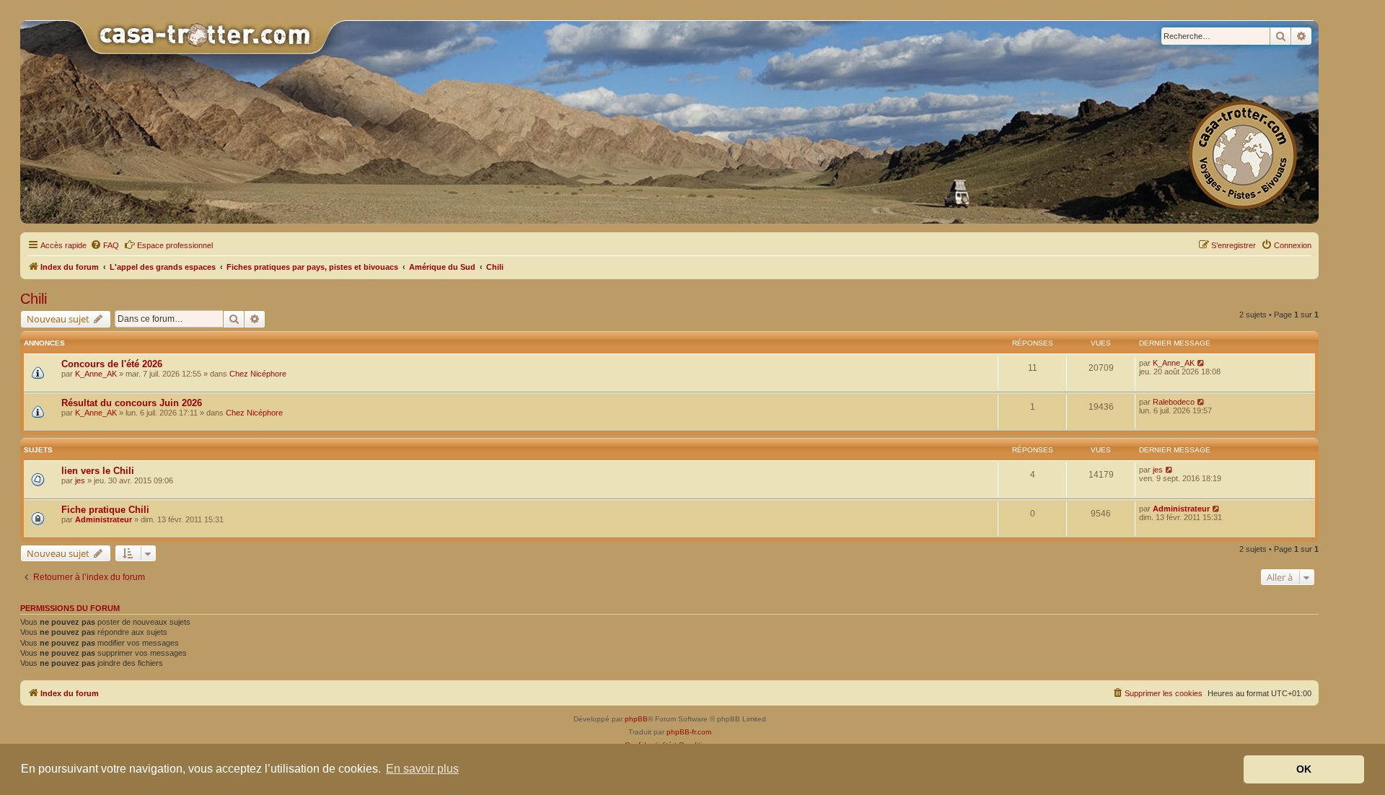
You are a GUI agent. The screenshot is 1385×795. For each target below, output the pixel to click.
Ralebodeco (1174, 402)
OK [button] (1303, 769)
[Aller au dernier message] (1201, 363)
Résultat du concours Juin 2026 (131, 403)
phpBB (636, 719)
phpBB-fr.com (689, 732)
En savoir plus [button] (422, 769)
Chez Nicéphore (257, 373)
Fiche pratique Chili (105, 509)
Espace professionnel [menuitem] (175, 245)
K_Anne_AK (96, 373)
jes (80, 480)
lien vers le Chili (97, 470)
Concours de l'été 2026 (111, 364)
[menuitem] (104, 245)
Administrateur (103, 519)
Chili (33, 299)
